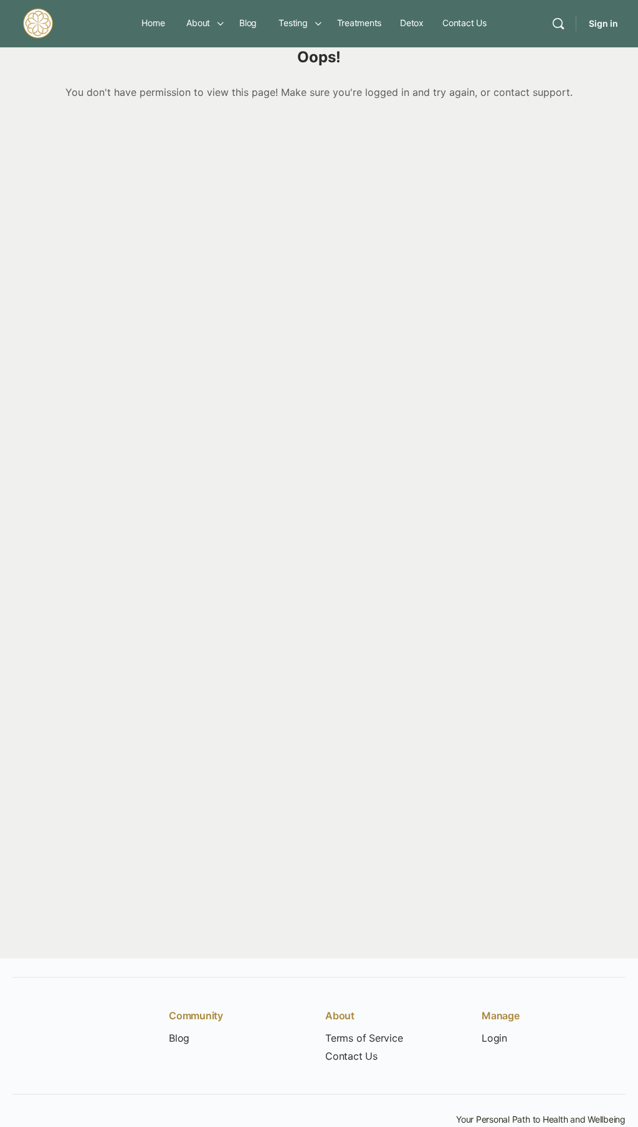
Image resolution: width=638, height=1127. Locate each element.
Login (494, 1038)
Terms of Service (364, 1038)
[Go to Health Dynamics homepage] (38, 23)
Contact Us (351, 1056)
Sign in (603, 23)
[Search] (558, 23)
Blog (179, 1038)
